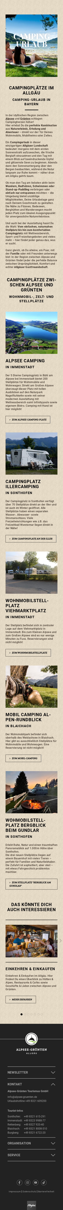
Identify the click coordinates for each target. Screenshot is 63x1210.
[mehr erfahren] (32, 965)
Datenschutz (29, 1191)
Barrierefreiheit (46, 1191)
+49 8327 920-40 (34, 1124)
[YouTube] (36, 1182)
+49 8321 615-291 (35, 1116)
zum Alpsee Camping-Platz (27, 419)
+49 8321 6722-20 (35, 1132)
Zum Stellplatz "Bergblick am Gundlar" (30, 884)
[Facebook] (19, 1182)
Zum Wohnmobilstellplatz (28, 652)
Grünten (25, 118)
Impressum (15, 1191)
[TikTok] (44, 1182)
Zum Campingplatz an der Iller (30, 538)
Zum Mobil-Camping (23, 758)
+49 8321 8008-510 (35, 1128)
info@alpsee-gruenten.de (22, 1097)
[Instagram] (28, 1182)
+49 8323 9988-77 (35, 1120)
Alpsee (10, 118)
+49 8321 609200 (35, 1101)
